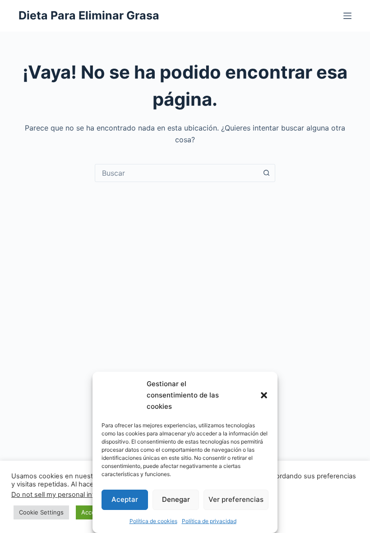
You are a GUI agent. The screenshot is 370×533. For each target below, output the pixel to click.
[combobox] (176, 173)
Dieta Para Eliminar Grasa (88, 15)
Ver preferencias (236, 499)
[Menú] (347, 16)
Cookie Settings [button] (41, 512)
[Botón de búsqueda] (266, 173)
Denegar (176, 499)
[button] (263, 395)
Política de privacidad (209, 521)
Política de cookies (153, 521)
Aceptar (124, 499)
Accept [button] (91, 512)
